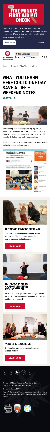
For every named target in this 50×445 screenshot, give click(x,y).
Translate (34, 57)
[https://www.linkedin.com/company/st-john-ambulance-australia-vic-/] (17, 372)
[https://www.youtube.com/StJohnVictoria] (23, 372)
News (13, 66)
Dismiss (40, 43)
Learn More (9, 43)
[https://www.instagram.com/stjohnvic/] (11, 372)
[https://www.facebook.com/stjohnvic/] (5, 372)
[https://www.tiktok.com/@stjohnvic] (30, 372)
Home (5, 66)
